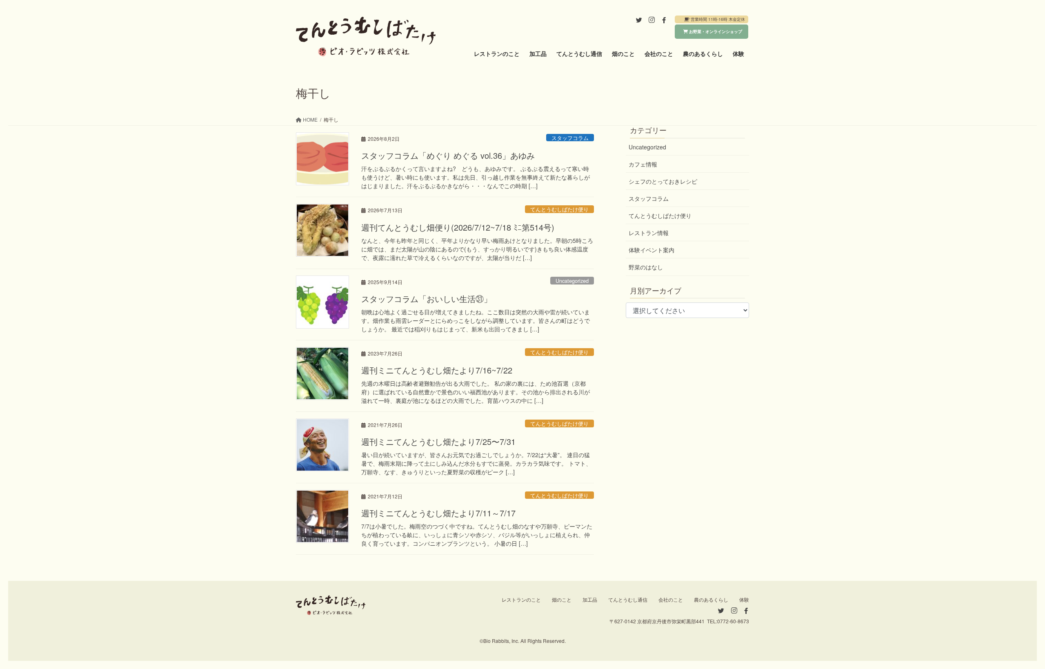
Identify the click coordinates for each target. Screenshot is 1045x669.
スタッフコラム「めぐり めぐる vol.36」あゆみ (448, 155)
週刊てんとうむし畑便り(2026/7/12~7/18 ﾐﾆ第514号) (457, 227)
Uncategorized (572, 280)
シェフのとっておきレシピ (663, 181)
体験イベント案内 (651, 250)
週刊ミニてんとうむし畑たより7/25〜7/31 (438, 441)
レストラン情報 (649, 233)
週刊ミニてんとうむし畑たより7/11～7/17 (438, 513)
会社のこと (670, 599)
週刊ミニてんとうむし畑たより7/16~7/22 (436, 370)
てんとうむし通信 (627, 599)
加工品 (590, 599)
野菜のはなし (646, 267)
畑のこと (561, 599)
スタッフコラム (570, 138)
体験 (744, 599)
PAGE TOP (1014, 642)
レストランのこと (521, 599)
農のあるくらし (711, 599)
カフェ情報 (643, 164)
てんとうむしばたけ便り (559, 209)
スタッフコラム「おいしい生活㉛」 (426, 298)
